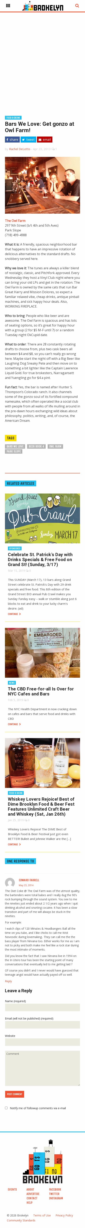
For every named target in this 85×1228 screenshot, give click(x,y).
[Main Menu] (8, 6)
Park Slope (14, 451)
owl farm (55, 446)
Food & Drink (13, 117)
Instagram (56, 1198)
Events (12, 1189)
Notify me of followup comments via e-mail (38, 1108)
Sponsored (14, 548)
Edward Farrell (29, 880)
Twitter (54, 1194)
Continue (13, 614)
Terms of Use (42, 1215)
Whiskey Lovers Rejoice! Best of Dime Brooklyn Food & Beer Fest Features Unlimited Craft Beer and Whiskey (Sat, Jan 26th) (41, 807)
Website (10, 1036)
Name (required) (15, 1001)
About (30, 1189)
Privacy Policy (64, 1215)
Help (29, 1202)
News (12, 682)
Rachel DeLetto (19, 149)
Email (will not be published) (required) (29, 1018)
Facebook (55, 1189)
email (46, 139)
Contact (31, 1198)
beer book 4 (36, 446)
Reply (8, 981)
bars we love (15, 446)
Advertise (32, 1194)
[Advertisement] (42, 57)
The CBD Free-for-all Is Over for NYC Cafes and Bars (41, 691)
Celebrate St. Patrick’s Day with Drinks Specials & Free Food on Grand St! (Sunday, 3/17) (40, 559)
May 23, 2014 (26, 885)
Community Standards (21, 1220)
